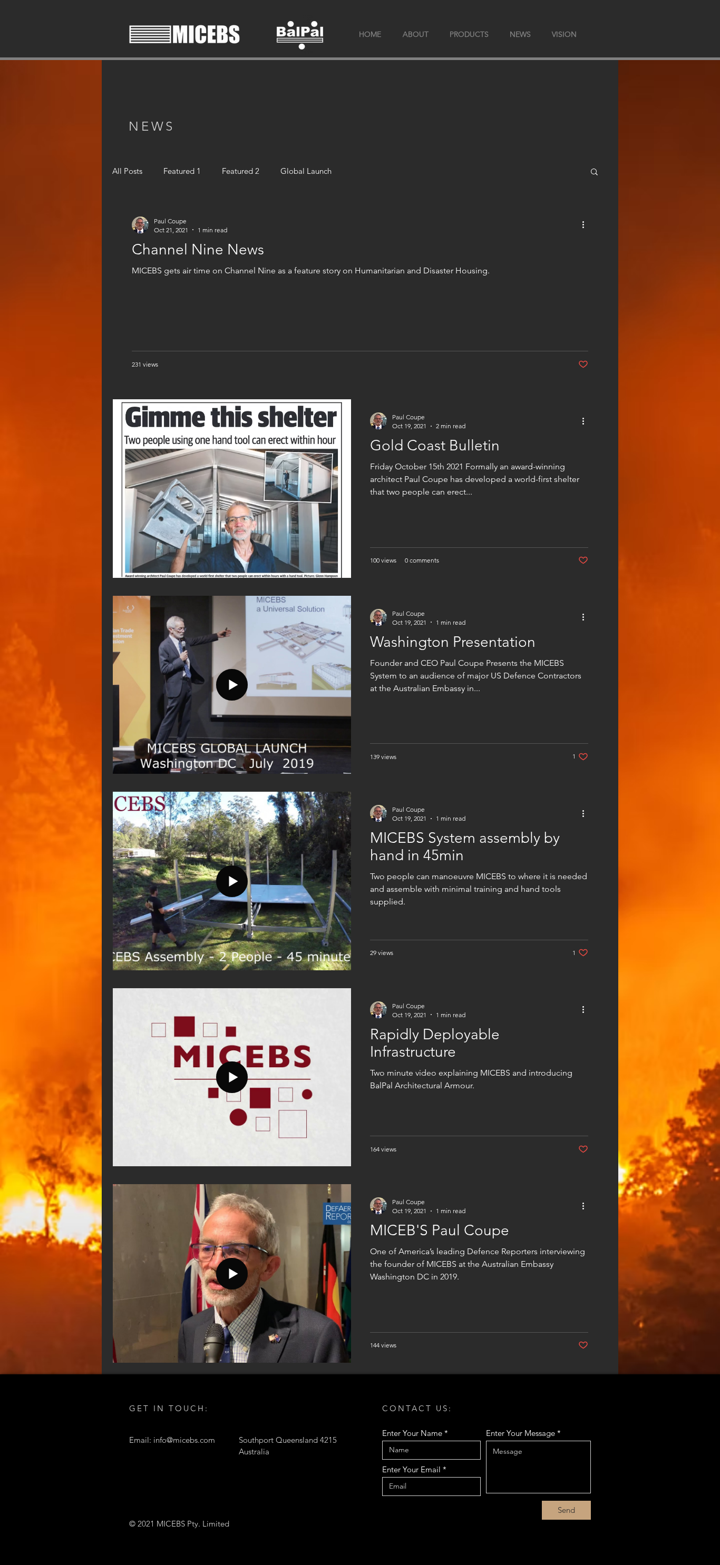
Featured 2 (240, 171)
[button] (594, 172)
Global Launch (306, 171)
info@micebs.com (184, 1440)
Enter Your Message (520, 1433)
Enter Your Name (412, 1433)
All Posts (127, 171)
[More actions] (586, 225)
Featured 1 (182, 171)
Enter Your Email (411, 1469)
